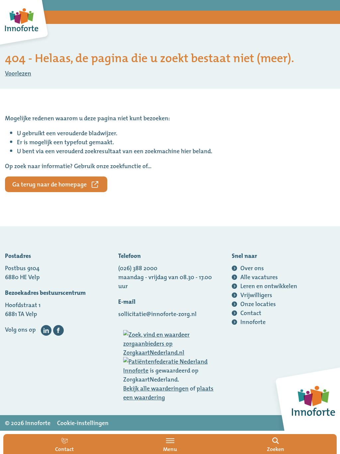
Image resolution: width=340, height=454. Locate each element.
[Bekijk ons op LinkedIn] (46, 330)
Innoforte (135, 370)
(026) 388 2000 (137, 268)
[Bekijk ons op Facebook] (58, 330)
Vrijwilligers (256, 294)
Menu (170, 449)
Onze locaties (258, 303)
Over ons (252, 268)
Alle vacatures (259, 277)
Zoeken (275, 449)
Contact (250, 312)
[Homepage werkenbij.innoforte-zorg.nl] (21, 19)
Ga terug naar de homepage (49, 184)
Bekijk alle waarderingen (156, 388)
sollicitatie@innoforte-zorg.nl (157, 314)
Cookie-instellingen (83, 422)
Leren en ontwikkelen (268, 286)
